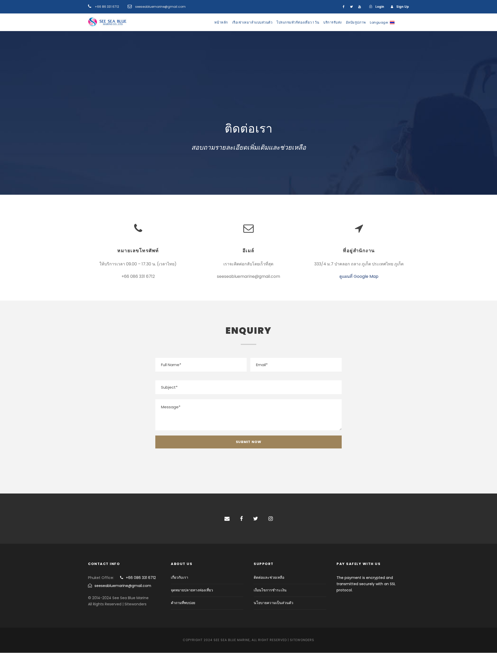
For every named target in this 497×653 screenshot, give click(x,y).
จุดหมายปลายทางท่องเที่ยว (192, 590)
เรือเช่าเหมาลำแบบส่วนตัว (252, 22)
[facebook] (344, 6)
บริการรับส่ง (332, 22)
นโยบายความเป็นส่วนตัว (273, 602)
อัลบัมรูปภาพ (356, 22)
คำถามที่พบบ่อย (183, 602)
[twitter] (351, 6)
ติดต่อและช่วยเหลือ (269, 577)
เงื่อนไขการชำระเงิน (270, 590)
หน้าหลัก (221, 22)
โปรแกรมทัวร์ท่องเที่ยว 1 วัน (297, 22)
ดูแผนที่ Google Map (358, 276)
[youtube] (359, 6)
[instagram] (270, 518)
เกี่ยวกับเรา (179, 577)
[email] (227, 518)
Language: (380, 22)
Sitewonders (302, 640)
